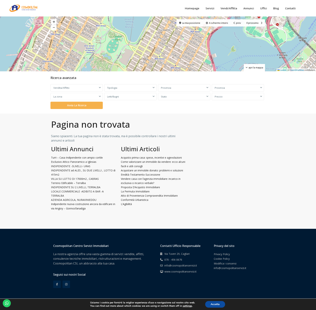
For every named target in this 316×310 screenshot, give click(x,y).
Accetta (215, 304)
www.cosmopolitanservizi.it (180, 271)
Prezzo (219, 96)
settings (187, 306)
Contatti (290, 8)
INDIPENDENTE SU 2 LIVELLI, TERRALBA (75, 187)
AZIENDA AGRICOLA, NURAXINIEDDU (73, 200)
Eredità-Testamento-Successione (140, 174)
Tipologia (112, 87)
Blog (276, 8)
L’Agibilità (126, 204)
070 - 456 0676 (173, 259)
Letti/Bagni (113, 96)
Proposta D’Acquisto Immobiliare (140, 187)
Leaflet (283, 69)
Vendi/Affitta (229, 8)
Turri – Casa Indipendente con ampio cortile (77, 157)
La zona (57, 96)
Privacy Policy (222, 254)
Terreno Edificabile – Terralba (68, 183)
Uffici (263, 8)
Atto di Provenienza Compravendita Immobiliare (149, 195)
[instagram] (66, 284)
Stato (164, 96)
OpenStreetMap (297, 69)
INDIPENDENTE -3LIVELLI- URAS (70, 166)
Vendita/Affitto (61, 87)
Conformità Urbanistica (134, 200)
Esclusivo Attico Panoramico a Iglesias (73, 162)
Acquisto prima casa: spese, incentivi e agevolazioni (151, 157)
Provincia (166, 87)
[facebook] (57, 284)
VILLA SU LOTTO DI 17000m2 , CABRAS (75, 179)
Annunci (248, 8)
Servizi (210, 8)
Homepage (192, 8)
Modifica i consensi (225, 263)
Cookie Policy (222, 258)
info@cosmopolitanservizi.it (180, 265)
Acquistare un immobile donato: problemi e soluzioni (152, 170)
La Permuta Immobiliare (135, 191)
